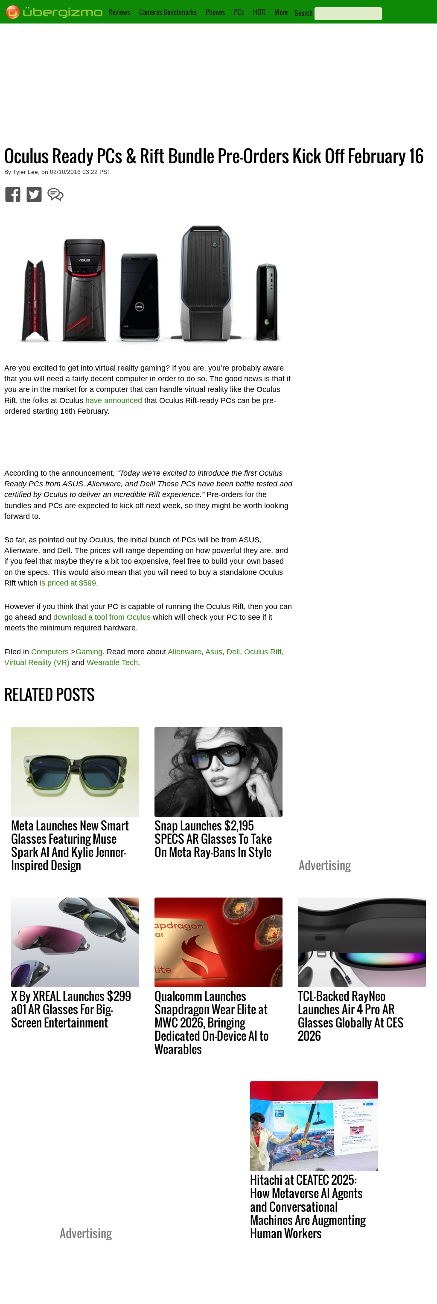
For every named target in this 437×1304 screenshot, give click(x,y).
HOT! (259, 12)
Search (303, 13)
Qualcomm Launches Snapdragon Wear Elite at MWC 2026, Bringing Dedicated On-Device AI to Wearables (211, 1022)
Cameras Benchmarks (168, 12)
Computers (50, 652)
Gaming (89, 652)
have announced (113, 400)
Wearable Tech (112, 662)
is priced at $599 (68, 583)
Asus (213, 652)
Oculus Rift (263, 652)
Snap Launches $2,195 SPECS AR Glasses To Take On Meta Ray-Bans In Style (213, 838)
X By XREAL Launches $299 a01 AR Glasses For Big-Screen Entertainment (71, 1009)
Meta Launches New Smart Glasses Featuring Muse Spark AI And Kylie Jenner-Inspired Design (70, 845)
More (281, 12)
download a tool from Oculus (102, 617)
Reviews (119, 12)
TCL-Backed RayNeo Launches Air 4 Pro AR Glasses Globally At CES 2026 (351, 1015)
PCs (239, 12)
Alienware (184, 652)
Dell (233, 652)
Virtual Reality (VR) (37, 662)
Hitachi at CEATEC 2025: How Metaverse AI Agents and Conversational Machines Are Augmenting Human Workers (307, 1206)
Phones (215, 12)
